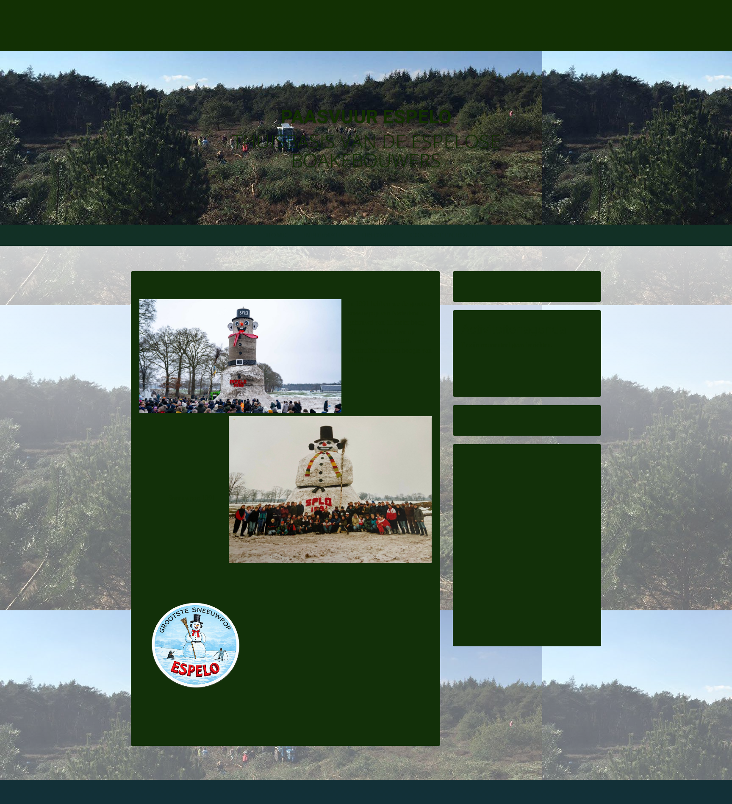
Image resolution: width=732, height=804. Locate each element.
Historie (377, 235)
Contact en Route (444, 235)
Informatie (324, 235)
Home (276, 235)
